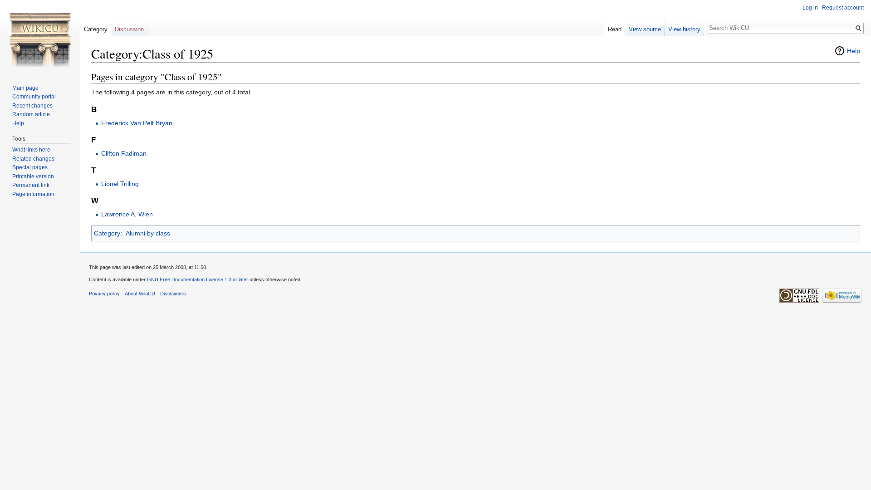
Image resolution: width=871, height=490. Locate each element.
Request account (843, 8)
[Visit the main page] (40, 36)
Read (614, 29)
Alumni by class (148, 233)
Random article (31, 114)
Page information (33, 194)
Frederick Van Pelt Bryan (136, 123)
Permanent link (30, 185)
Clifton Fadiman (124, 153)
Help (853, 50)
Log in (810, 8)
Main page (25, 88)
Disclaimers (173, 293)
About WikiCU (140, 293)
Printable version (33, 176)
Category (107, 233)
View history (684, 29)
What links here (31, 150)
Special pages (30, 167)
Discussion (129, 29)
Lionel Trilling (120, 183)
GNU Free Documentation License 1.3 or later (197, 279)
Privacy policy (104, 293)
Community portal (34, 96)
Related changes (33, 159)
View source (645, 29)
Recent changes (32, 106)
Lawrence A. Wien (127, 214)
